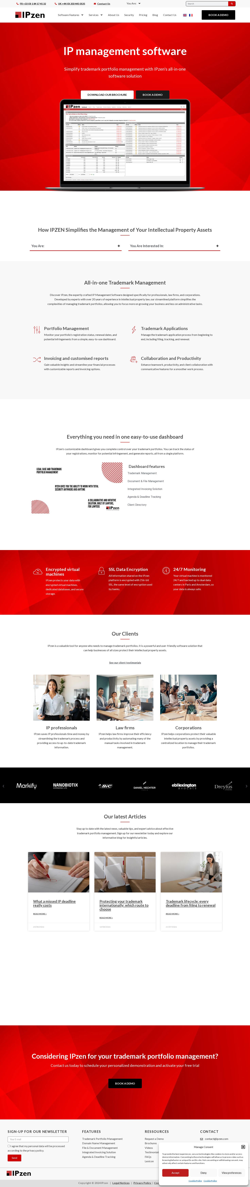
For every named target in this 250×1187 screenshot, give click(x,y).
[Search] (231, 3)
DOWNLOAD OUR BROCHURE (107, 94)
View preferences (231, 1172)
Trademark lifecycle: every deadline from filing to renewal (190, 903)
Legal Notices (121, 1182)
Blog (155, 14)
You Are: (131, 3)
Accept (175, 1172)
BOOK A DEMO (153, 94)
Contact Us (169, 14)
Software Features (68, 14)
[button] (243, 1147)
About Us (113, 14)
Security (129, 14)
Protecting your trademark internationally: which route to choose (123, 905)
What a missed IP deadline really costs (54, 903)
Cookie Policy (195, 1181)
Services (93, 14)
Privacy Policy (143, 1182)
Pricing (143, 14)
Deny (204, 1172)
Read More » (40, 913)
